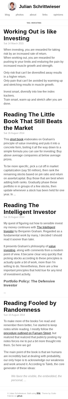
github (19, 396)
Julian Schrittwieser (39, 6)
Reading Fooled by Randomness (30, 306)
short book (16, 139)
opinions (58, 14)
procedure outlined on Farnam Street (27, 333)
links (45, 14)
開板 (39, 393)
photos (20, 14)
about (33, 14)
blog (7, 14)
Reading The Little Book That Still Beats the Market (33, 121)
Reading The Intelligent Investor (30, 208)
